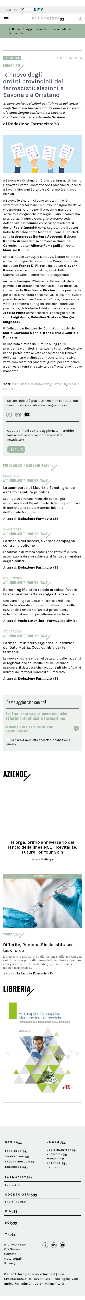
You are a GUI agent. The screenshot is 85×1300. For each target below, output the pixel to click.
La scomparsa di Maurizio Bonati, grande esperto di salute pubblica (39, 489)
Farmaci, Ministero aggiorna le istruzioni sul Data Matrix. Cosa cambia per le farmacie (39, 647)
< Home (14, 29)
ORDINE (73, 384)
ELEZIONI (58, 384)
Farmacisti (12, 58)
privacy (11, 744)
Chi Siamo (12, 1249)
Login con (13, 9)
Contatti (10, 1254)
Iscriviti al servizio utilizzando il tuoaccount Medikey (29, 729)
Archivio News (15, 1244)
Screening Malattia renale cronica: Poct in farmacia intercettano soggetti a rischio (40, 591)
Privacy (9, 1263)
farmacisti (16, 33)
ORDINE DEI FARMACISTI (31, 384)
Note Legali (13, 1258)
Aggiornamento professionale (46, 29)
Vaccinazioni (42, 876)
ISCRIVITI (16, 449)
